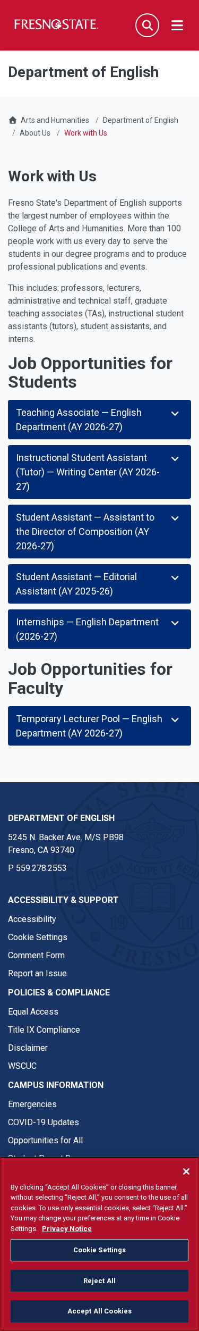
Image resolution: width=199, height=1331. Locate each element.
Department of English (140, 120)
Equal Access (33, 1012)
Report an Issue (37, 973)
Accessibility (32, 919)
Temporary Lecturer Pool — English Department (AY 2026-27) (89, 726)
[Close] (186, 1171)
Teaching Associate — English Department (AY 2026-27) (79, 419)
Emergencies (32, 1104)
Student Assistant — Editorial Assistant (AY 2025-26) (76, 584)
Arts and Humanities (55, 120)
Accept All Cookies (99, 1311)
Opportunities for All (45, 1140)
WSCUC (22, 1066)
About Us (35, 133)
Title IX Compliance (44, 1030)
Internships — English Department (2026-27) (87, 629)
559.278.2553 (41, 868)
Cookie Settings (37, 937)
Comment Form (36, 955)
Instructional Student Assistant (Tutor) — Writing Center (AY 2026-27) (88, 472)
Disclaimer (28, 1048)
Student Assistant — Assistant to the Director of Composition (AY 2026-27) (85, 531)
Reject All (99, 1281)
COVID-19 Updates (43, 1122)
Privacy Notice (67, 1229)
